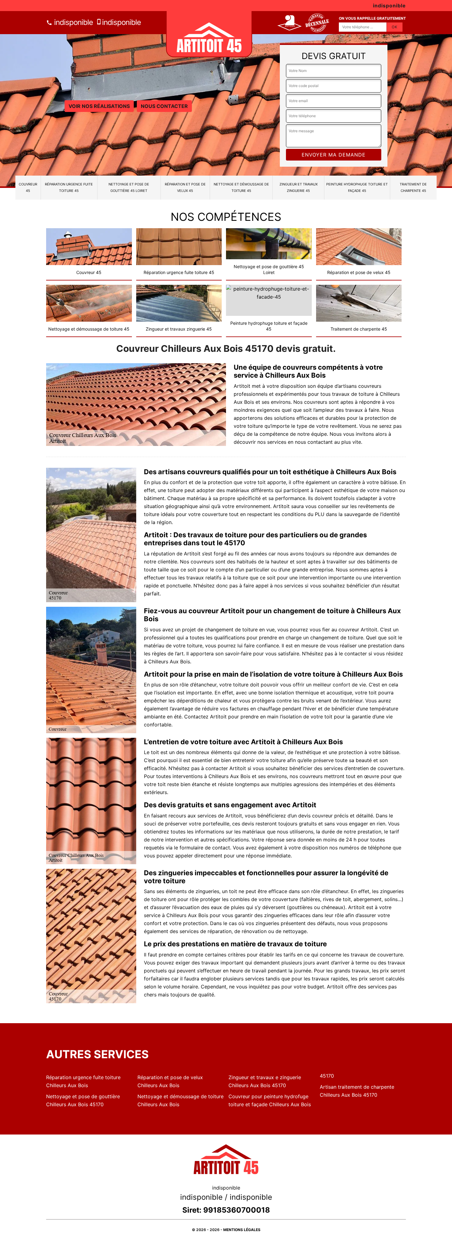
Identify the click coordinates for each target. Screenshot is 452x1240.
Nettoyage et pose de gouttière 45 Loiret (129, 187)
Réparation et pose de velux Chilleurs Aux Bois (170, 1081)
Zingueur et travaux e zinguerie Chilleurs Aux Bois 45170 (264, 1081)
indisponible (72, 22)
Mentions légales (241, 1229)
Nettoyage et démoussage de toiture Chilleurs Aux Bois (180, 1100)
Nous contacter (164, 106)
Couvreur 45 (28, 187)
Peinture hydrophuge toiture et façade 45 (357, 187)
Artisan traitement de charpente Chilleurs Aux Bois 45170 (357, 1091)
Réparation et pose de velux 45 (185, 187)
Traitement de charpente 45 (413, 187)
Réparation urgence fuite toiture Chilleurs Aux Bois (83, 1081)
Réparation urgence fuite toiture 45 (69, 187)
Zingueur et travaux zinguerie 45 (299, 187)
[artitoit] (209, 34)
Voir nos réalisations (99, 106)
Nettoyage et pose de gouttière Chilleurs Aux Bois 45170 (83, 1100)
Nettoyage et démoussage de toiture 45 (241, 187)
